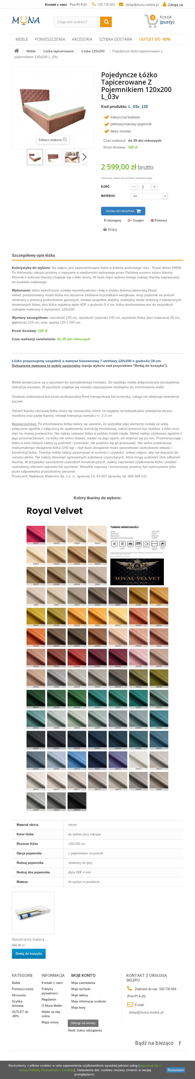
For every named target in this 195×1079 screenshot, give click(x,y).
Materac (108, 196)
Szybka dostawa (115, 39)
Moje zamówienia (83, 983)
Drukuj (112, 229)
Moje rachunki (81, 989)
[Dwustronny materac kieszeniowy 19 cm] (33, 913)
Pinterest (160, 220)
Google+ (138, 220)
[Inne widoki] (23, 157)
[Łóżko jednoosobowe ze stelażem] (72, 157)
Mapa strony (50, 1022)
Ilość (105, 186)
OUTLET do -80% (155, 39)
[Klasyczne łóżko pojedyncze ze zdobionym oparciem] (54, 157)
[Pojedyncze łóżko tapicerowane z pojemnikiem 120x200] (35, 157)
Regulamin (49, 999)
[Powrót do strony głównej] (16, 51)
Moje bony (78, 1007)
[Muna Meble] (26, 20)
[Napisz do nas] (141, 5)
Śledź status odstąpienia (85, 1030)
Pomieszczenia (50, 39)
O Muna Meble (52, 1005)
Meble (21, 39)
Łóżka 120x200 (93, 51)
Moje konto (83, 975)
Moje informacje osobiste (88, 1001)
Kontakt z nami (56, 4)
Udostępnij (113, 220)
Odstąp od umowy (83, 1023)
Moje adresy (79, 995)
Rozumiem (176, 1070)
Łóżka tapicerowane (59, 51)
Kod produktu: (114, 107)
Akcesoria (82, 39)
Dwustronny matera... (29, 939)
